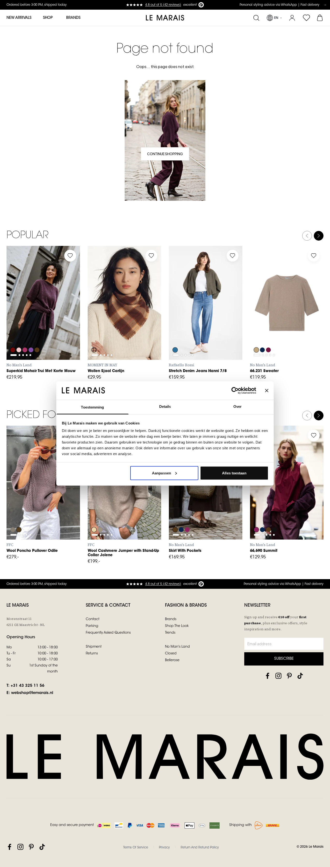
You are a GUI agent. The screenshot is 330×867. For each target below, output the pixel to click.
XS (15, 327)
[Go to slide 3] (23, 315)
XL (57, 327)
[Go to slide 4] (27, 315)
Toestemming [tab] (92, 407)
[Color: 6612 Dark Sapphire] (181, 516)
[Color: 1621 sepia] (19, 516)
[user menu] (292, 18)
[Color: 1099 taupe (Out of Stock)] (12, 516)
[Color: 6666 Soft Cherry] (25, 336)
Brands (73, 18)
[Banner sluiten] (266, 390)
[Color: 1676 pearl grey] (100, 516)
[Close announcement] (325, 5)
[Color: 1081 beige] (94, 516)
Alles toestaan (234, 473)
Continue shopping (165, 154)
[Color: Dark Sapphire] (262, 336)
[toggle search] (256, 18)
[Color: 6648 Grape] (12, 336)
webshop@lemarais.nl (32, 693)
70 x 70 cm (103, 327)
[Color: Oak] (256, 336)
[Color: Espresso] (175, 516)
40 (220, 327)
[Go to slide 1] (13, 315)
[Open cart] (320, 18)
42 (231, 327)
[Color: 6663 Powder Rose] (19, 336)
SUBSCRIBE (284, 659)
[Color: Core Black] (275, 516)
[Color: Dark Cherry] (187, 516)
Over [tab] (237, 406)
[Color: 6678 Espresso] (38, 336)
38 (209, 327)
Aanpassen (161, 473)
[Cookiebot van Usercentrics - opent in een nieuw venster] (235, 390)
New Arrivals (19, 18)
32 (177, 327)
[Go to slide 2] (19, 315)
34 (188, 327)
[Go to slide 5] (30, 315)
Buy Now (124, 349)
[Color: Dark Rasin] (268, 336)
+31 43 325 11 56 (27, 686)
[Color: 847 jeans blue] (175, 336)
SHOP (48, 18)
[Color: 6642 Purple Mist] (31, 336)
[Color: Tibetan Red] (94, 336)
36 (198, 327)
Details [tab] (165, 406)
